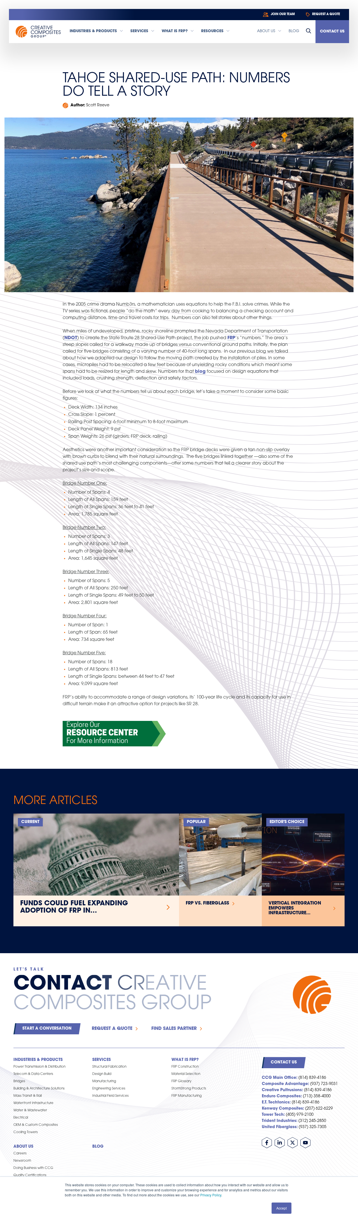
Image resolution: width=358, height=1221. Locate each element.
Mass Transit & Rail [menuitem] (27, 1096)
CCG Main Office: (279, 1078)
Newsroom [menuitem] (22, 1161)
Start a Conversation (47, 1029)
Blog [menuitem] (97, 1147)
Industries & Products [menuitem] (38, 1060)
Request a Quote (112, 1029)
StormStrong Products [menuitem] (188, 1088)
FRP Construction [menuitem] (185, 1066)
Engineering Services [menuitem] (108, 1088)
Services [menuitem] (101, 1060)
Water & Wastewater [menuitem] (30, 1110)
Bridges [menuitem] (19, 1081)
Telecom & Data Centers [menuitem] (33, 1074)
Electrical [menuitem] (20, 1117)
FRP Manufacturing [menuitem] (186, 1096)
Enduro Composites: (282, 1096)
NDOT (70, 338)
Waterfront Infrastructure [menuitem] (33, 1103)
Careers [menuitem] (20, 1153)
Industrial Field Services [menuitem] (110, 1096)
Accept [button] (281, 1208)
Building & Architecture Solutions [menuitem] (39, 1088)
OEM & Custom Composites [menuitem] (35, 1125)
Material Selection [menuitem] (185, 1074)
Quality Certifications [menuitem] (29, 1175)
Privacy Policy (210, 1194)
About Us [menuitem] (23, 1147)
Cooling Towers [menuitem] (25, 1132)
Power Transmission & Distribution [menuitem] (39, 1066)
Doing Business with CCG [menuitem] (33, 1168)
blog (200, 371)
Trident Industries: (279, 1121)
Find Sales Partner (174, 1029)
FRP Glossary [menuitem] (181, 1081)
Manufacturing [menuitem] (104, 1081)
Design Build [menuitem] (101, 1074)
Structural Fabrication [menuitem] (109, 1066)
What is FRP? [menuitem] (185, 1060)
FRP (231, 338)
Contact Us (332, 31)
